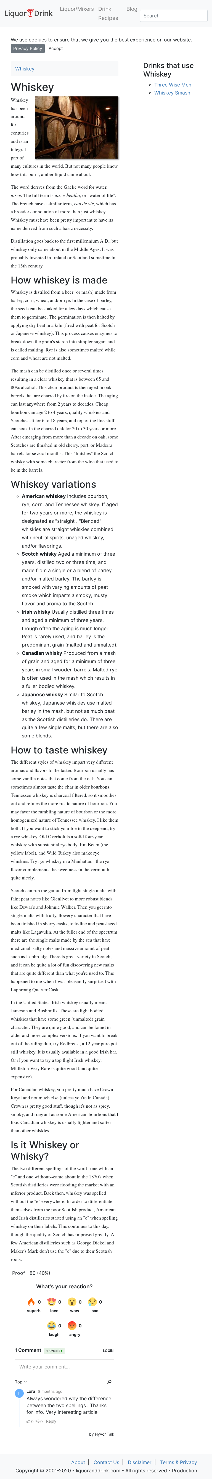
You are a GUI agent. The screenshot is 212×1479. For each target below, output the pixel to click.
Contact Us (106, 1462)
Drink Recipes (108, 13)
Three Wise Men (172, 85)
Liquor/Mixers (77, 9)
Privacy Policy (27, 48)
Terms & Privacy (178, 1462)
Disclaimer (140, 1462)
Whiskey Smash (172, 93)
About (78, 1462)
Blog (131, 9)
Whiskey (25, 69)
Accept (56, 48)
